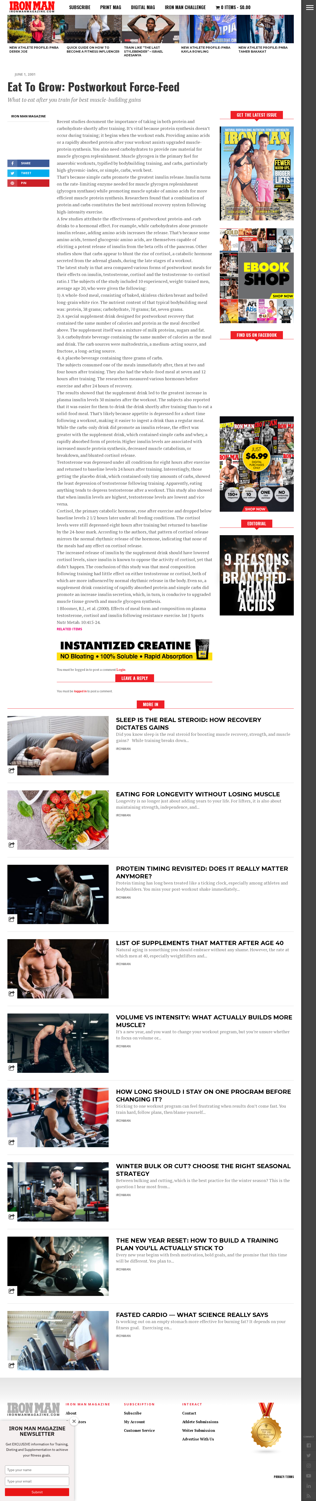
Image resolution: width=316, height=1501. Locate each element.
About (71, 1413)
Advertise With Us (198, 1439)
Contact (189, 1413)
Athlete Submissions (200, 1421)
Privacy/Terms (284, 1477)
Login (121, 670)
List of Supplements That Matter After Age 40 (200, 943)
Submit (37, 1492)
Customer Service (139, 1430)
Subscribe (79, 7)
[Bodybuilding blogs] (266, 1453)
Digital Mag (143, 7)
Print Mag (110, 7)
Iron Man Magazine (28, 116)
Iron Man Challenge (185, 7)
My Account (134, 1421)
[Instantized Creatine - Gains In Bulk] (134, 659)
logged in (80, 691)
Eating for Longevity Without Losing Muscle (198, 794)
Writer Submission (198, 1430)
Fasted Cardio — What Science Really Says (192, 1314)
